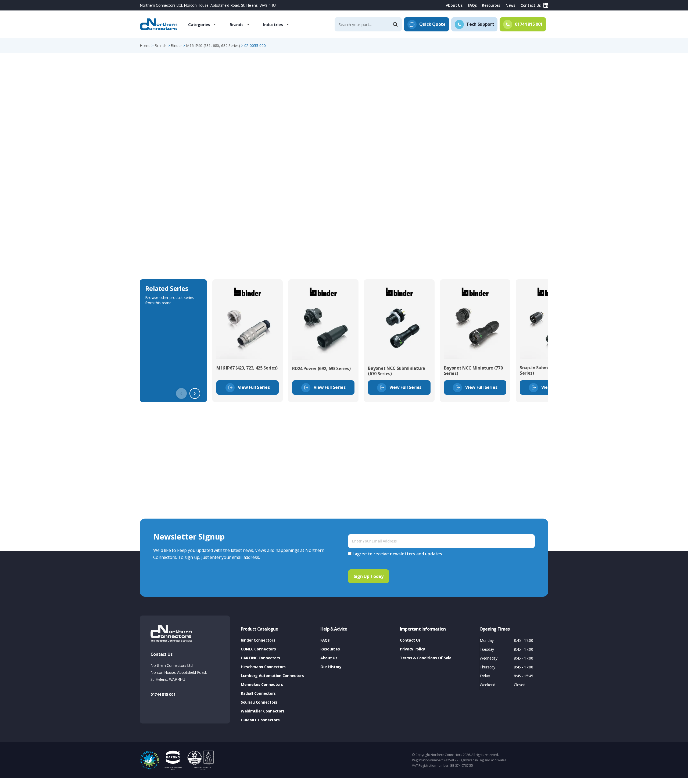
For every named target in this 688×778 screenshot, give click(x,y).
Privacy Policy (412, 649)
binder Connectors (258, 640)
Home (145, 45)
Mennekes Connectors (262, 684)
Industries (273, 24)
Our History (331, 666)
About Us (454, 5)
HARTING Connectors (260, 657)
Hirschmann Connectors (263, 666)
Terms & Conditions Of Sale (426, 657)
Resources (491, 5)
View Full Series (254, 387)
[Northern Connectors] (159, 24)
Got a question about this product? (511, 141)
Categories (199, 24)
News (510, 5)
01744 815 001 (162, 694)
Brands (236, 24)
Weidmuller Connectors (263, 711)
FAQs (472, 5)
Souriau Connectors (259, 702)
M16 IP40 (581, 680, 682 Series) (213, 45)
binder (176, 45)
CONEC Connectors (258, 649)
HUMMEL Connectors (260, 719)
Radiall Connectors (258, 693)
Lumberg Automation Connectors (272, 675)
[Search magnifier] (396, 24)
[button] (194, 393)
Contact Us (531, 5)
